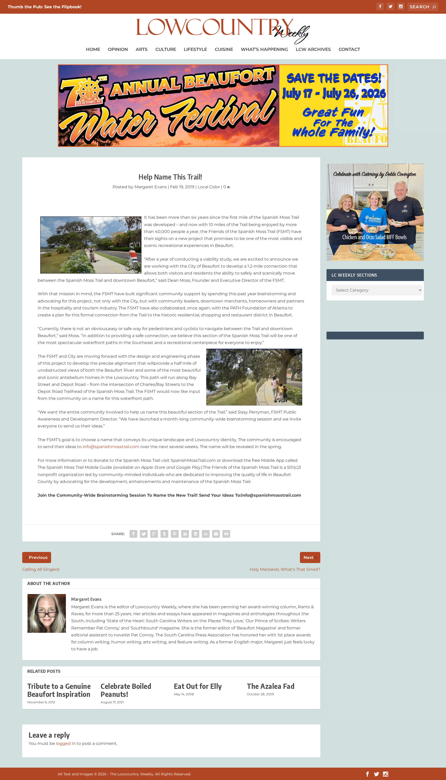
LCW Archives (313, 49)
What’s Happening (264, 49)
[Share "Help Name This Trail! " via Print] (226, 534)
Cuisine (224, 49)
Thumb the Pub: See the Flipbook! (45, 6)
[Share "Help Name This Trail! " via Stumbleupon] (206, 534)
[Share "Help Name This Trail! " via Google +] (154, 534)
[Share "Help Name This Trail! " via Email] (216, 534)
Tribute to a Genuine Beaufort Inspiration (59, 690)
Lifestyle (195, 49)
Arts (142, 49)
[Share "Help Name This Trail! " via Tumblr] (164, 534)
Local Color (209, 186)
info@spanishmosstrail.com (111, 446)
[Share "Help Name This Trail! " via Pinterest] (175, 534)
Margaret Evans (150, 186)
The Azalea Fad (270, 686)
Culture (165, 49)
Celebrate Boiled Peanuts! (126, 690)
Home (93, 49)
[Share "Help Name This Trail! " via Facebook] (133, 534)
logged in (66, 743)
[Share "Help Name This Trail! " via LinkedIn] (185, 534)
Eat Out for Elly (198, 686)
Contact (349, 49)
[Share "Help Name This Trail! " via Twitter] (144, 534)
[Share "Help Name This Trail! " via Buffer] (195, 534)
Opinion (118, 49)
